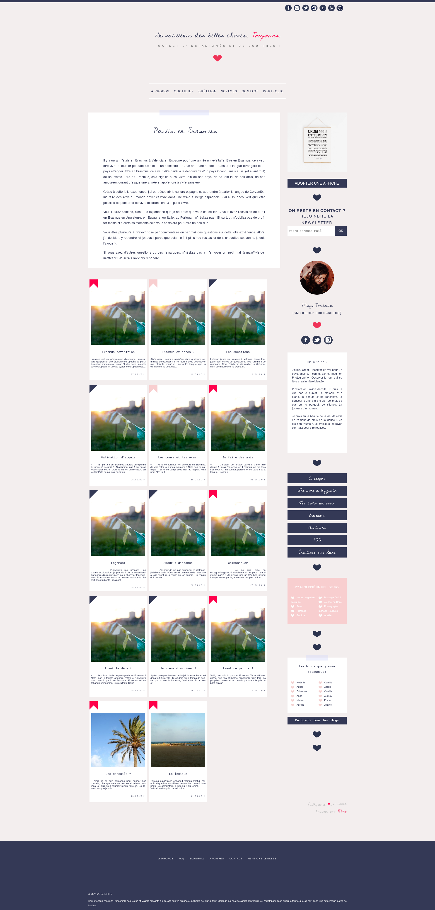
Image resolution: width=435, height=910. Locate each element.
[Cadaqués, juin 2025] (104, 877)
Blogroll (197, 858)
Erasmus (317, 515)
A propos (160, 91)
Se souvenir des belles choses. (217, 35)
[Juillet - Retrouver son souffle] (189, 877)
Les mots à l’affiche (317, 491)
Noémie (301, 682)
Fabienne (302, 691)
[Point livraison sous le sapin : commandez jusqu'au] (331, 877)
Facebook (288, 8)
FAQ (317, 540)
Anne (299, 606)
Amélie (327, 615)
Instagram (297, 8)
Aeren (327, 686)
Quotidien (184, 91)
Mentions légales (262, 858)
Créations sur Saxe (317, 552)
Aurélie (300, 704)
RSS (331, 8)
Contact (250, 91)
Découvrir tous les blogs (317, 720)
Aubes (300, 686)
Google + (322, 8)
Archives (317, 528)
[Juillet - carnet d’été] (246, 877)
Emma (327, 700)
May (342, 811)
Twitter (305, 8)
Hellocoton (314, 8)
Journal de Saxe (333, 602)
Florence (301, 610)
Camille (328, 682)
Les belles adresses (317, 503)
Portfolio (273, 91)
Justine (328, 704)
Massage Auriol (332, 597)
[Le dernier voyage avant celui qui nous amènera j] (217, 877)
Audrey (328, 695)
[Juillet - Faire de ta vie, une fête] (132, 877)
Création (207, 91)
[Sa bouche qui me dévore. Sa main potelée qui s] (160, 877)
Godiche (301, 615)
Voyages (229, 91)
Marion (300, 700)
